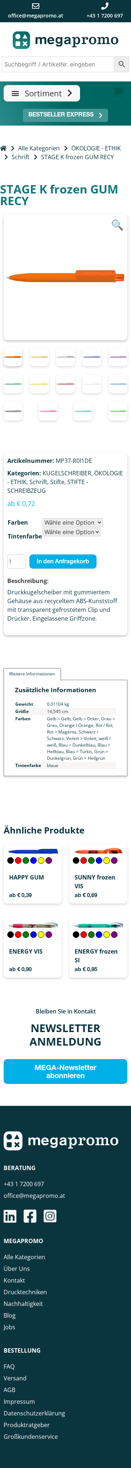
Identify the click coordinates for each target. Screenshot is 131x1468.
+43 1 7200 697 (105, 15)
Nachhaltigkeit (23, 1304)
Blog (10, 1315)
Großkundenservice (31, 1437)
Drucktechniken (25, 1292)
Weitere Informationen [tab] (32, 674)
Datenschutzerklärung (34, 1413)
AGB (9, 1390)
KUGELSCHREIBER (67, 473)
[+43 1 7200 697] (104, 6)
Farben (18, 522)
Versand (15, 1378)
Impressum (19, 1402)
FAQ (9, 1366)
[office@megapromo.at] (35, 6)
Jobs (9, 1327)
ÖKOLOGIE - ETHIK (96, 148)
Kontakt (14, 1280)
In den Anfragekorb (63, 562)
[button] (42, 93)
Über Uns (17, 1269)
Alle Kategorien (39, 148)
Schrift (20, 157)
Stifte (57, 482)
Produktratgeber (27, 1425)
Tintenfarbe (25, 536)
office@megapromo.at (35, 15)
